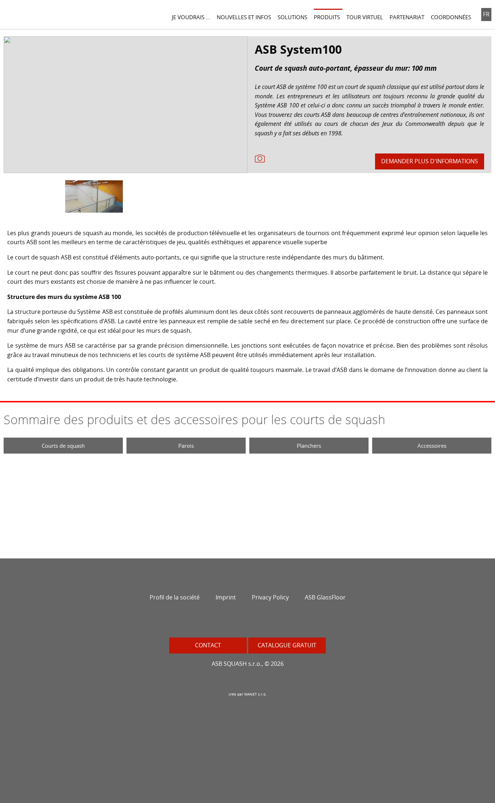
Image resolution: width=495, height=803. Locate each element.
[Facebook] (207, 621)
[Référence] (260, 158)
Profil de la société (175, 597)
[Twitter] (239, 621)
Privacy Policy (270, 597)
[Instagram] (223, 621)
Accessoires (431, 445)
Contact (208, 645)
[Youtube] (255, 621)
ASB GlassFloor (325, 597)
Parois (186, 445)
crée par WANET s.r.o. (248, 694)
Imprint (226, 597)
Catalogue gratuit (287, 645)
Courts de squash (63, 445)
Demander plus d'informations (429, 161)
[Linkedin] (287, 621)
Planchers (309, 445)
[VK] (271, 621)
